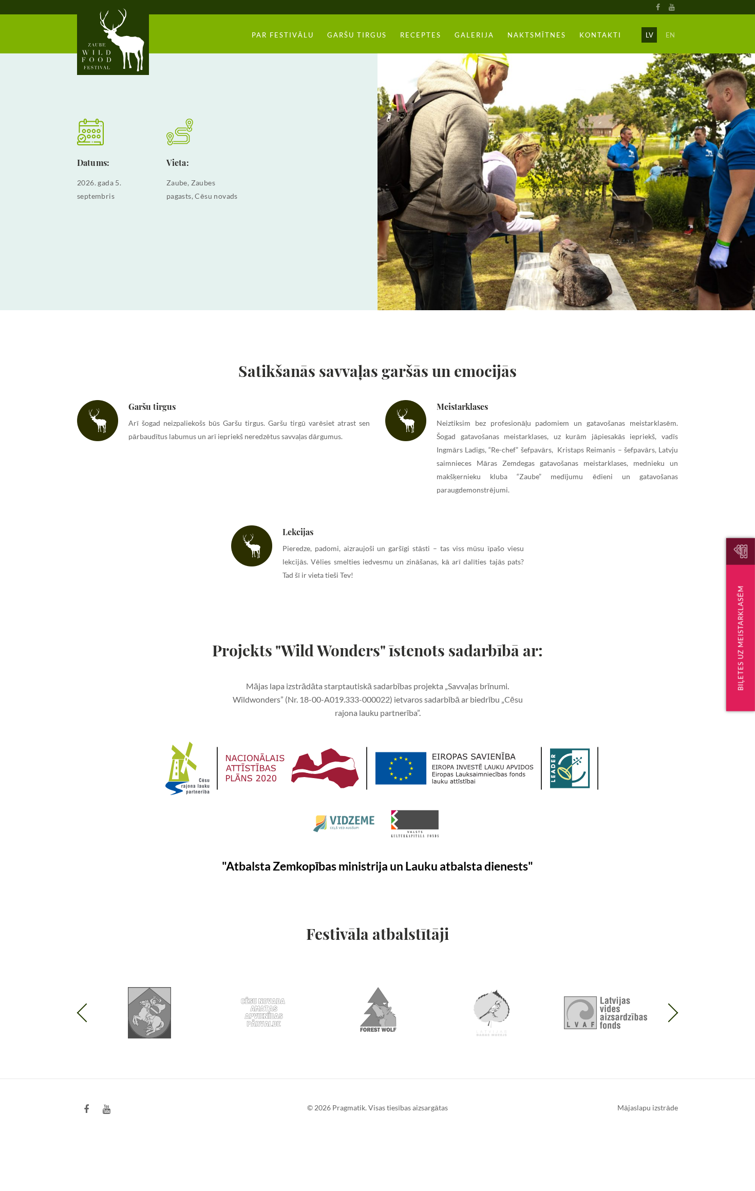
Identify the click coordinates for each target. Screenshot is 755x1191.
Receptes (420, 35)
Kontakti (600, 35)
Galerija (474, 35)
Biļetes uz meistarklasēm (741, 637)
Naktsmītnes (536, 35)
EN (670, 35)
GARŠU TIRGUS (357, 35)
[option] (149, 1012)
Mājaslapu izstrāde (647, 1107)
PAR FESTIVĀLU (283, 35)
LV (649, 35)
